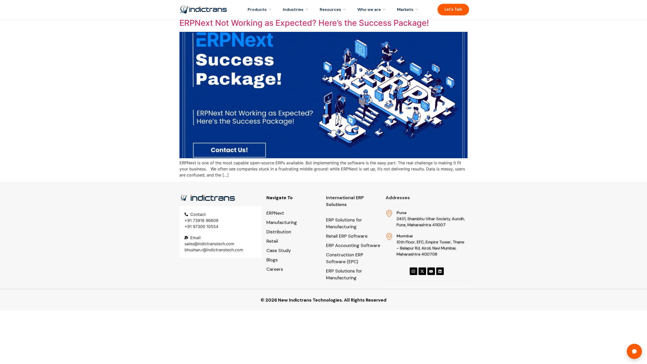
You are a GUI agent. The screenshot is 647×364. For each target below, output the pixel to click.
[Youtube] (431, 271)
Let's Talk (453, 9)
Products (257, 9)
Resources (330, 9)
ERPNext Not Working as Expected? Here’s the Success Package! (304, 23)
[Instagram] (413, 271)
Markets (405, 9)
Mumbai (405, 236)
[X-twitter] (422, 271)
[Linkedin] (440, 271)
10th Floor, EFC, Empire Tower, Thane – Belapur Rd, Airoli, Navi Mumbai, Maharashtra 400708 (430, 248)
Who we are (369, 9)
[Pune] (389, 213)
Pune (402, 212)
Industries (293, 9)
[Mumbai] (389, 236)
